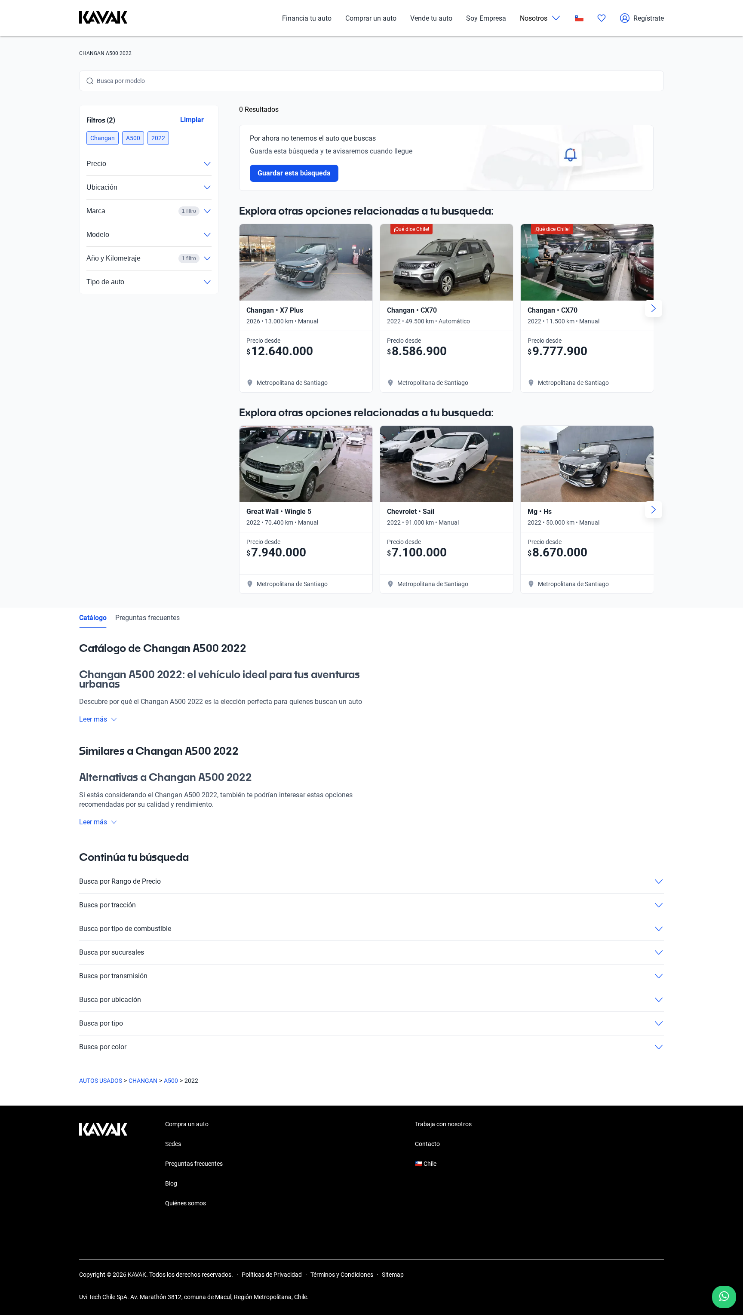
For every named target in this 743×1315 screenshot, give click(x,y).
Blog (171, 1183)
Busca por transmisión (113, 976)
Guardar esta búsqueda (294, 173)
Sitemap (393, 1274)
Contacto (427, 1143)
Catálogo (93, 618)
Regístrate (648, 18)
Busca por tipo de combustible (125, 929)
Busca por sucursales (111, 952)
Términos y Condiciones (341, 1274)
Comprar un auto (370, 18)
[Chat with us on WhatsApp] (724, 1297)
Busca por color (102, 1047)
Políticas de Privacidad (272, 1274)
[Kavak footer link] (103, 1164)
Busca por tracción (107, 905)
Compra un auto (187, 1124)
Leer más (93, 719)
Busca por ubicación (110, 999)
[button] (102, 138)
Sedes (173, 1143)
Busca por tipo (101, 1023)
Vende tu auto (431, 18)
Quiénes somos (185, 1203)
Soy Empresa (486, 18)
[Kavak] (103, 18)
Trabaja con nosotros (443, 1124)
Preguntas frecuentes (147, 618)
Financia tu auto (307, 18)
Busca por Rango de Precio (120, 881)
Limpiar (192, 120)
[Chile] (579, 18)
